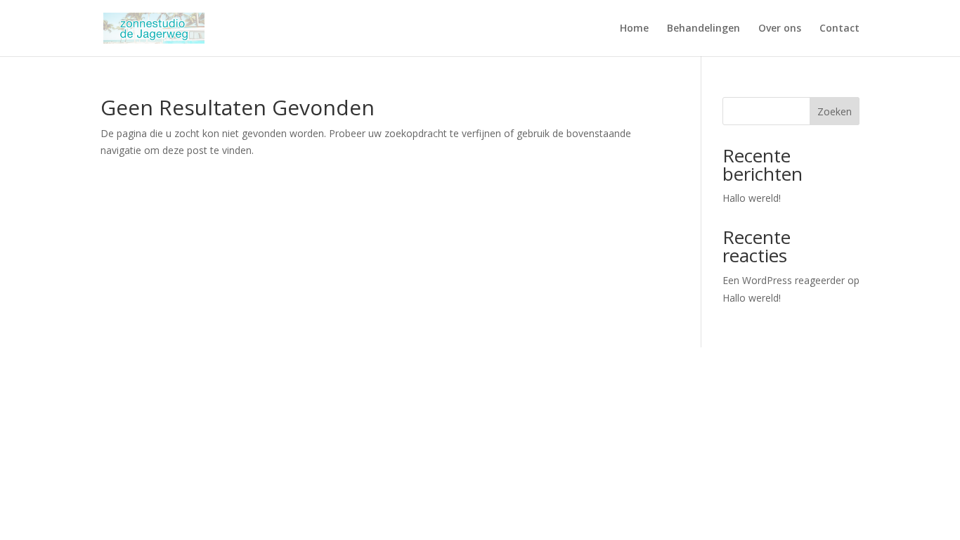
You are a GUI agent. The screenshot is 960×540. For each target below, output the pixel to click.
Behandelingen (703, 28)
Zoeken (834, 111)
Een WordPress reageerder (783, 280)
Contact (839, 28)
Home (634, 28)
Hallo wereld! (751, 198)
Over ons (779, 28)
